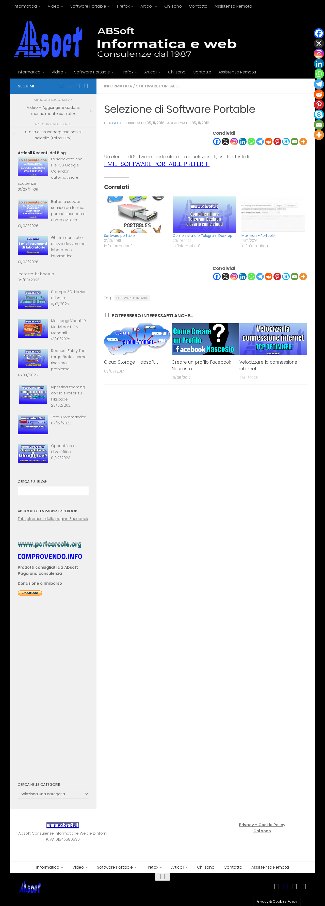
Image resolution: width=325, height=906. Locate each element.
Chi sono (173, 6)
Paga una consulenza (40, 573)
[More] (303, 141)
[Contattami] (86, 86)
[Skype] (286, 141)
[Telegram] (260, 141)
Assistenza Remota (233, 6)
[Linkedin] (243, 141)
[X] (225, 141)
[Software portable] (136, 214)
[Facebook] (217, 141)
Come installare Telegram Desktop (202, 235)
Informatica (118, 86)
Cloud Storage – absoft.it (131, 362)
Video (53, 6)
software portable (158, 86)
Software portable (119, 235)
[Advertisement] (53, 692)
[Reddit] (268, 141)
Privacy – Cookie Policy (262, 824)
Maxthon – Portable (258, 235)
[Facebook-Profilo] (70, 86)
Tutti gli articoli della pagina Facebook (53, 518)
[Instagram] (234, 141)
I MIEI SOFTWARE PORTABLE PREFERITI (157, 164)
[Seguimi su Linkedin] (78, 86)
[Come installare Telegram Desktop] (204, 214)
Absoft (115, 123)
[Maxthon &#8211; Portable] (273, 214)
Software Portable (88, 6)
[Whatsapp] (251, 141)
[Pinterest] (277, 141)
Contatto (198, 6)
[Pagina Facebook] (61, 86)
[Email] (294, 141)
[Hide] (323, 145)
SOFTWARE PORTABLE (132, 298)
